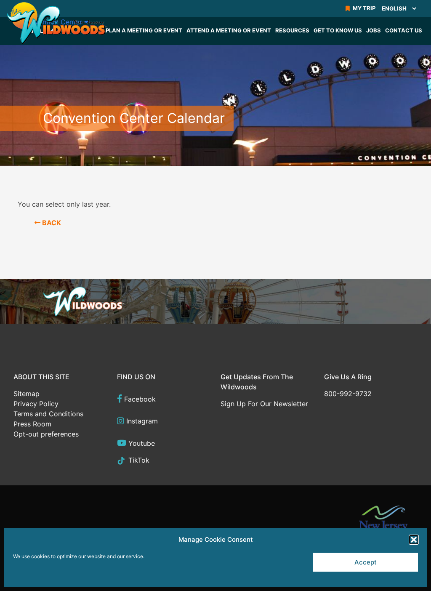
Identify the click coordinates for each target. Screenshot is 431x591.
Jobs (373, 30)
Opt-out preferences (46, 434)
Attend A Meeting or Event (228, 30)
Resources (292, 30)
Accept (365, 562)
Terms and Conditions (48, 414)
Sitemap (26, 393)
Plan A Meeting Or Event (144, 30)
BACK (50, 222)
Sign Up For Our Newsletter (264, 403)
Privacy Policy (36, 403)
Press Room (32, 424)
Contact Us (403, 30)
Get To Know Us (338, 30)
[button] (414, 539)
